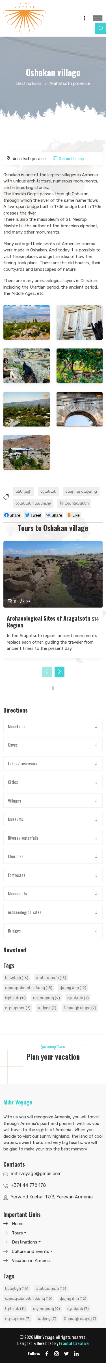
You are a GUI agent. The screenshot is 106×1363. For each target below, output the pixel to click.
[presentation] (47, 672)
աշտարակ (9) (46, 998)
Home (17, 1223)
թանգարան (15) (51, 978)
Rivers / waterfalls (23, 838)
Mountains (16, 726)
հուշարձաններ (74, 503)
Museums (15, 819)
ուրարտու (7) (18, 1008)
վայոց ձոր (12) (73, 988)
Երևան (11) (15, 998)
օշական (48, 491)
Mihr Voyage (17, 1102)
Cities (13, 782)
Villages (14, 800)
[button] (53, 688)
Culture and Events (30, 1251)
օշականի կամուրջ (33, 503)
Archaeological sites (24, 912)
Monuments (17, 893)
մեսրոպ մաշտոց (81, 491)
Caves (13, 745)
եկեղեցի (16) (16, 978)
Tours (17, 1233)
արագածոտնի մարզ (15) (28, 988)
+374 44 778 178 (28, 1185)
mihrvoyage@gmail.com (36, 1173)
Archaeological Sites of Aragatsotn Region (48, 621)
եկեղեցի (23, 491)
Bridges (14, 930)
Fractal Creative (74, 1343)
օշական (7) (78, 998)
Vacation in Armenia (31, 1260)
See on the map (71, 158)
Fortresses (16, 875)
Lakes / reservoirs (22, 763)
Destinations (29, 83)
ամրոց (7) (47, 1008)
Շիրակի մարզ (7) (80, 1008)
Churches (15, 856)
